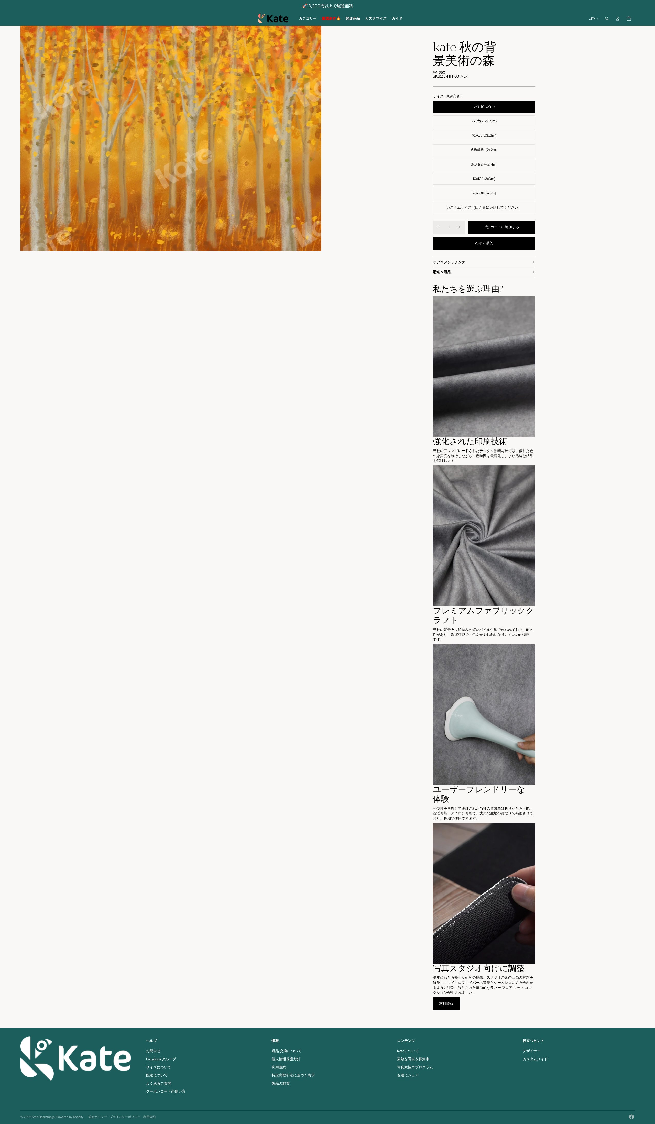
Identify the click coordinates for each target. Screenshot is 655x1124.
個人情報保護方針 (286, 1059)
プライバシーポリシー (125, 1117)
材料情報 (446, 1003)
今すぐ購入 (484, 243)
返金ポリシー (98, 1117)
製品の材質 (281, 1083)
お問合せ (153, 1051)
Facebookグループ (161, 1059)
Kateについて (408, 1051)
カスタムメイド (535, 1059)
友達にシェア (408, 1075)
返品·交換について (286, 1051)
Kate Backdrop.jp (43, 1117)
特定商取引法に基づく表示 (293, 1075)
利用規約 (279, 1067)
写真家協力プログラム (415, 1067)
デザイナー (532, 1051)
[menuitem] (308, 18)
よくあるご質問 (158, 1083)
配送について (157, 1075)
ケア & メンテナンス (449, 262)
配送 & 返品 (442, 272)
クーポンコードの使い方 (165, 1091)
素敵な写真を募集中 (413, 1059)
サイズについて (158, 1067)
